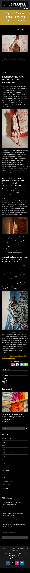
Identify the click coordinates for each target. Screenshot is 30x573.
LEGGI (18, 558)
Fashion (4, 369)
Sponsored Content (7, 484)
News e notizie (6, 470)
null (4, 474)
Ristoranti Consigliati (8, 453)
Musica (4, 467)
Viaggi (4, 491)
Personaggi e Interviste (7, 481)
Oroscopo (5, 477)
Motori (4, 463)
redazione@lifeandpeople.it (16, 552)
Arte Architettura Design (8, 438)
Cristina (5, 376)
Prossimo (24, 29)
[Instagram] (13, 364)
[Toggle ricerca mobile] (24, 8)
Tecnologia (5, 488)
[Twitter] (22, 364)
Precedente (17, 29)
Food (4, 449)
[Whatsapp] (26, 364)
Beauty (4, 442)
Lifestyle (5, 456)
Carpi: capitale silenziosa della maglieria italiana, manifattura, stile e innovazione (14, 416)
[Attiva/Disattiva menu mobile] (27, 8)
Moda (7, 369)
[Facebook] (17, 364)
